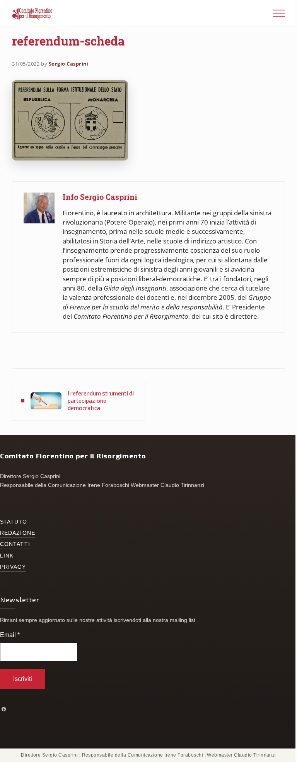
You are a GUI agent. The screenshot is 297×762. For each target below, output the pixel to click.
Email (10, 635)
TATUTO (15, 522)
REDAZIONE (17, 533)
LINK (7, 556)
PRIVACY (13, 567)
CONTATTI (15, 544)
